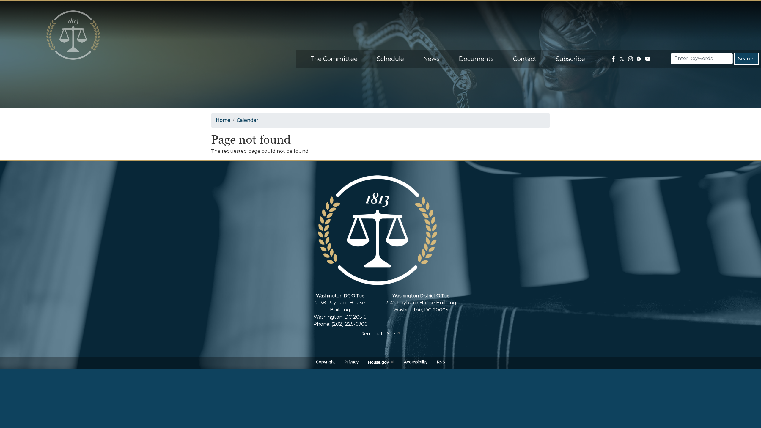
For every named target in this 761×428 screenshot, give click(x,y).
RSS (441, 362)
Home (223, 120)
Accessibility (415, 362)
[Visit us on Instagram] (631, 58)
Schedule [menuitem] (390, 58)
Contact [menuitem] (525, 58)
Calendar (247, 120)
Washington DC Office (340, 295)
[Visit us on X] (622, 58)
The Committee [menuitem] (334, 58)
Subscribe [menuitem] (570, 58)
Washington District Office (420, 295)
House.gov (378, 362)
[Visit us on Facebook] (614, 58)
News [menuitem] (431, 58)
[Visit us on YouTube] (648, 58)
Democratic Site (378, 333)
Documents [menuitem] (476, 58)
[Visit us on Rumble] (640, 58)
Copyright (325, 362)
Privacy (352, 362)
